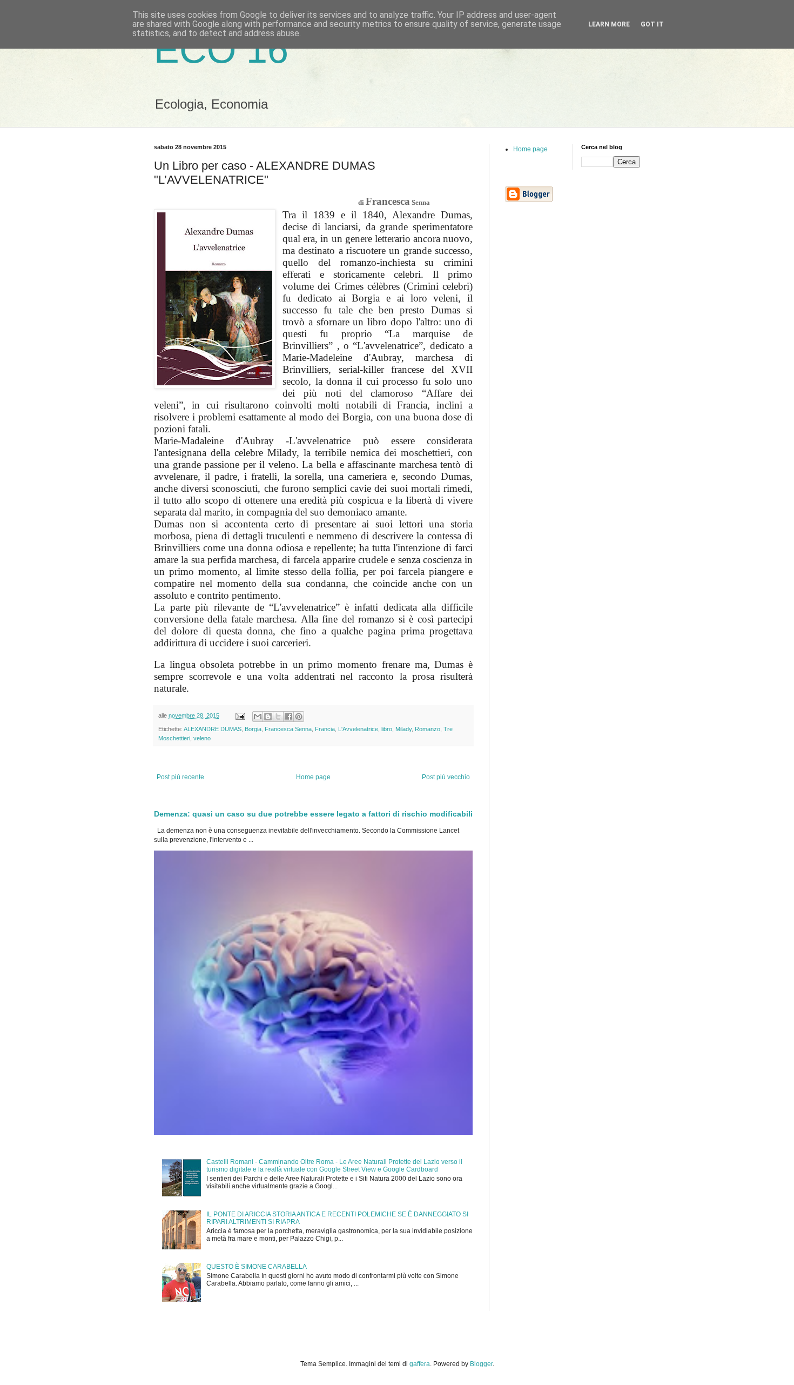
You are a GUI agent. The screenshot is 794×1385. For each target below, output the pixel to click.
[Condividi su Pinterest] (298, 716)
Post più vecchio (446, 777)
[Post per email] (240, 715)
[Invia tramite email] (257, 716)
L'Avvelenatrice (358, 729)
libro (386, 729)
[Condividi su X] (278, 716)
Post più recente (180, 777)
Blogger (481, 1364)
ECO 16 (221, 50)
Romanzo (427, 729)
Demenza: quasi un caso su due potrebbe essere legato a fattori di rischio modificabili (313, 813)
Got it (652, 24)
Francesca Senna (288, 729)
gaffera (419, 1364)
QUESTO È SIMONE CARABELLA (256, 1266)
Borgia (253, 729)
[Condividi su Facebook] (288, 716)
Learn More (609, 24)
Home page (313, 777)
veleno (202, 738)
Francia (325, 729)
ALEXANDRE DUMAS (212, 729)
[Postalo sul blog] (268, 716)
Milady (403, 729)
